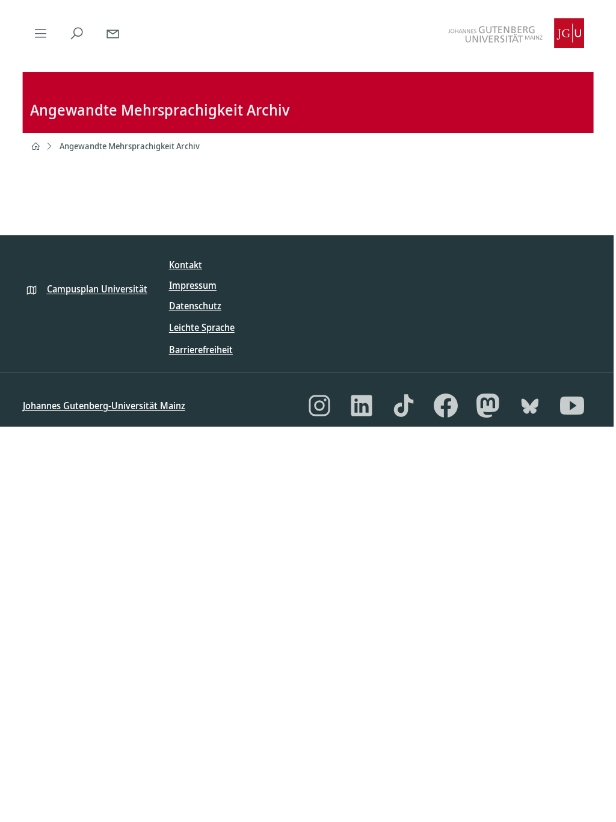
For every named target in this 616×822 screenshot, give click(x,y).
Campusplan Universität (97, 288)
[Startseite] (35, 146)
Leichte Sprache (202, 327)
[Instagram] (319, 406)
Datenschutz (195, 305)
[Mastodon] (488, 406)
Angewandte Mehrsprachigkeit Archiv (130, 146)
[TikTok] (404, 406)
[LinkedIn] (362, 406)
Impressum (193, 285)
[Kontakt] (113, 33)
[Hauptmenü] (41, 33)
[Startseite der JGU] (516, 33)
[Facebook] (446, 406)
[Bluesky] (530, 406)
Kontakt (185, 264)
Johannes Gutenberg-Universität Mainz (104, 405)
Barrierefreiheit (201, 349)
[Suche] (77, 33)
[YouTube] (572, 406)
